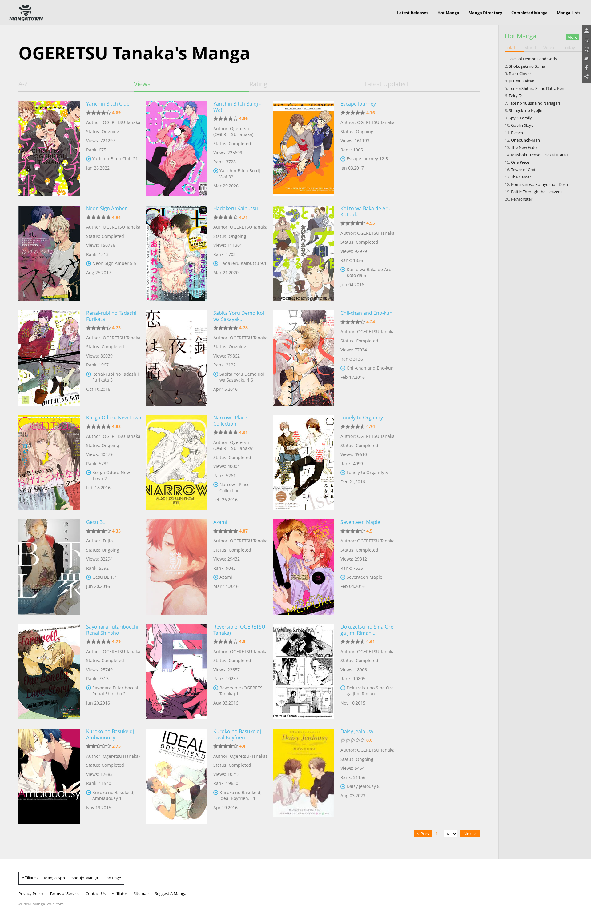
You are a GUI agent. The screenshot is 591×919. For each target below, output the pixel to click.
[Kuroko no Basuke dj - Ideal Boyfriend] (176, 776)
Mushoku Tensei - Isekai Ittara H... (542, 155)
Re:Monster (521, 199)
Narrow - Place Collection (230, 420)
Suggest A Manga (170, 893)
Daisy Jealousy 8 (363, 786)
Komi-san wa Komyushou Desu (539, 184)
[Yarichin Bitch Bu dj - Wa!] (176, 148)
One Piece (520, 162)
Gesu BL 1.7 (104, 577)
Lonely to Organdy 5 (367, 472)
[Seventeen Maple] (303, 567)
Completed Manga (529, 12)
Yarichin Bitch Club (108, 103)
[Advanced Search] (586, 49)
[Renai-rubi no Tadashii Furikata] (49, 358)
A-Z (23, 84)
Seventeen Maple (360, 522)
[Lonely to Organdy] (303, 462)
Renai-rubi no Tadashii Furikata (112, 316)
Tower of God (523, 169)
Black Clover (520, 73)
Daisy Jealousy (356, 731)
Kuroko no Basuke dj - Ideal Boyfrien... (238, 734)
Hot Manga (448, 12)
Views (142, 84)
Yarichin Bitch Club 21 (115, 159)
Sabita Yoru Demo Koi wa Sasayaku (238, 316)
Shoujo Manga (84, 878)
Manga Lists (568, 12)
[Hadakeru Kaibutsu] (176, 253)
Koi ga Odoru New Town (113, 417)
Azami (220, 522)
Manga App (54, 878)
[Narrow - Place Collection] (176, 462)
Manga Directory (485, 12)
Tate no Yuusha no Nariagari (534, 103)
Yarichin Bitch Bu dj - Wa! (237, 106)
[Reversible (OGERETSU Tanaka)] (176, 671)
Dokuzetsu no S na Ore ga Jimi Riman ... (366, 629)
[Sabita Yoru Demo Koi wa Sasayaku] (176, 358)
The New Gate (524, 147)
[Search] (586, 40)
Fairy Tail (516, 95)
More (572, 37)
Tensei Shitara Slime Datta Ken (536, 88)
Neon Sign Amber (106, 208)
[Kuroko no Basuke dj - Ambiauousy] (49, 776)
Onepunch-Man (525, 140)
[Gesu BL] (49, 567)
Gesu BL (95, 522)
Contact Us (96, 893)
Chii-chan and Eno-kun (366, 313)
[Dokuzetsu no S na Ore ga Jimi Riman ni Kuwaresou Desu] (303, 671)
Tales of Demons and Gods (533, 59)
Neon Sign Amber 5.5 (114, 263)
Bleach (517, 132)
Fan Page (112, 878)
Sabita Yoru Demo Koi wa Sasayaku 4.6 (241, 377)
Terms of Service (64, 893)
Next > (470, 834)
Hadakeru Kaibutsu (235, 208)
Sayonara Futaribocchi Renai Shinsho (112, 629)
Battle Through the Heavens (536, 191)
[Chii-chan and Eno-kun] (303, 358)
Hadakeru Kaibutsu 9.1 (243, 263)
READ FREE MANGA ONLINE (26, 13)
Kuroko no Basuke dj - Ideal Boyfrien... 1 (241, 795)
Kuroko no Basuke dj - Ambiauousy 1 (114, 795)
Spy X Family (520, 118)
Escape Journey (358, 103)
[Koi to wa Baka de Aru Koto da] (303, 253)
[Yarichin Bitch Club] (49, 148)
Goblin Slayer (523, 125)
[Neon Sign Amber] (49, 253)
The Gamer (521, 177)
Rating (258, 84)
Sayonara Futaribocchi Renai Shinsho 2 (115, 691)
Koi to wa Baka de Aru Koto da (365, 211)
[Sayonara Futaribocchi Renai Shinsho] (49, 671)
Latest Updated (386, 84)
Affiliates (30, 878)
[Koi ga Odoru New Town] (49, 462)
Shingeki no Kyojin (525, 110)
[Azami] (176, 567)
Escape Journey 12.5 (367, 159)
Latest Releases (412, 12)
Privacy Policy (30, 893)
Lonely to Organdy (361, 417)
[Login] (586, 31)
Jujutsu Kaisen (521, 81)
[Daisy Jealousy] (303, 776)
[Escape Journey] (303, 148)
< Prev (423, 834)
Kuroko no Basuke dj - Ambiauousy (111, 734)
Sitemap (141, 893)
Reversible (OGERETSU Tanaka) (239, 629)
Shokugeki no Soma (527, 66)
